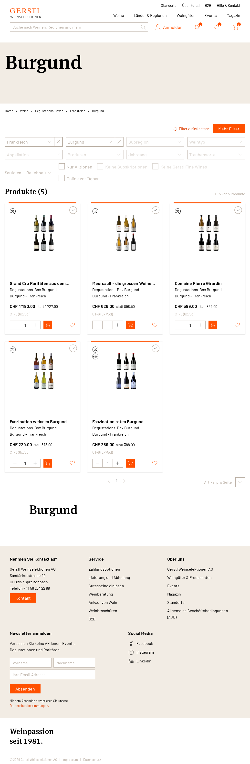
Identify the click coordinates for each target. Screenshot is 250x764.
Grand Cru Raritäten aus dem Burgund (38, 283)
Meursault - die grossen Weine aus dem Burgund (121, 283)
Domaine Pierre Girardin (198, 283)
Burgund (98, 111)
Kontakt (23, 598)
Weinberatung (101, 594)
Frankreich (77, 111)
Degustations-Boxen (49, 111)
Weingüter (186, 15)
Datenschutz (92, 760)
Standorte (169, 5)
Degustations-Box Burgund (33, 289)
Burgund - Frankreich (28, 295)
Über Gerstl (190, 5)
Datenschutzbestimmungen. (29, 706)
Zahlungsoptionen (104, 569)
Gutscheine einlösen (106, 585)
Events (211, 15)
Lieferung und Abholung (109, 577)
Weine (24, 111)
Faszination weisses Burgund (38, 421)
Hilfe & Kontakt (228, 5)
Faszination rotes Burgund (118, 421)
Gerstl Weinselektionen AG (190, 569)
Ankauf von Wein (103, 602)
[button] (143, 27)
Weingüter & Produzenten (189, 577)
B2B (208, 5)
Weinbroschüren (103, 610)
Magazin (233, 15)
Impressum (70, 760)
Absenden (25, 688)
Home (9, 111)
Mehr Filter (229, 128)
